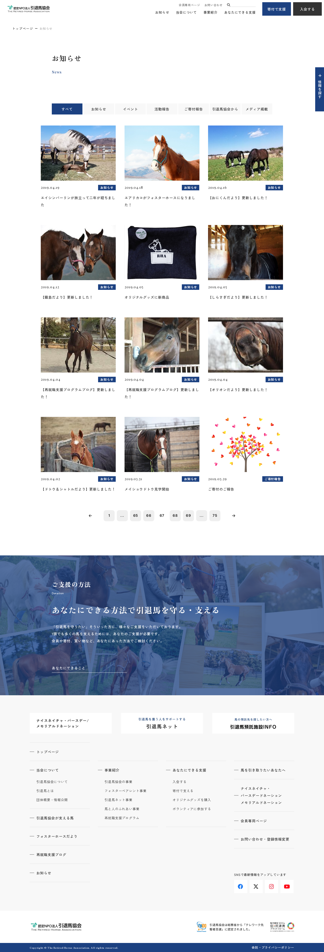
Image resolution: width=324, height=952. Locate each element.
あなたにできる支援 (240, 12)
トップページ (22, 28)
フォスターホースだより (57, 836)
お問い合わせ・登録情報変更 (265, 839)
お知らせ (162, 12)
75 (214, 515)
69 (188, 515)
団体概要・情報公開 (52, 800)
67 (162, 515)
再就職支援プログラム (122, 818)
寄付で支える (183, 791)
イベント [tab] (130, 109)
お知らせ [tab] (98, 109)
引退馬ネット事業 (118, 800)
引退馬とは (45, 791)
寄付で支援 (276, 9)
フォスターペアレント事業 (125, 791)
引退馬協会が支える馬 (55, 818)
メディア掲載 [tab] (257, 109)
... (122, 515)
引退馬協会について (52, 782)
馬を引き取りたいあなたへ (263, 770)
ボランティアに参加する (192, 809)
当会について (186, 12)
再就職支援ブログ (51, 854)
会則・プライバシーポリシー (273, 947)
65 (135, 515)
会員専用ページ (189, 5)
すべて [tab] (67, 109)
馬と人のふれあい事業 (122, 809)
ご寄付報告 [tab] (193, 109)
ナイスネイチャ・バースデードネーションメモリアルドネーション (261, 795)
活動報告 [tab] (162, 109)
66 (148, 515)
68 (175, 515)
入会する (307, 9)
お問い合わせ (213, 5)
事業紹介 (210, 12)
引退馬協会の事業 (118, 782)
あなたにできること (69, 668)
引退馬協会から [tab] (225, 109)
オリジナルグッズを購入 (192, 800)
